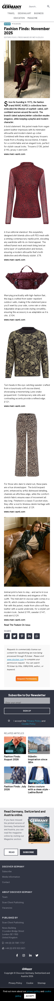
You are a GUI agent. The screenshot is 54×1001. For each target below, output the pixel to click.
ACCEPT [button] (30, 996)
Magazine (32, 18)
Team (4, 897)
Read (11, 852)
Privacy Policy (34, 720)
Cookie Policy (28, 723)
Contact (6, 882)
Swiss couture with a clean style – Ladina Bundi (39, 789)
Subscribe (28, 852)
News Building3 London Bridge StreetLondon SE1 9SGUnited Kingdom (13, 933)
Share (7, 636)
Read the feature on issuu (17, 624)
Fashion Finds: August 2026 (12, 758)
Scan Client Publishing (13, 902)
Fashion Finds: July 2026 (15, 788)
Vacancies (7, 908)
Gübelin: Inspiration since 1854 (37, 759)
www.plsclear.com (15, 659)
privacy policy (33, 991)
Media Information (11, 877)
